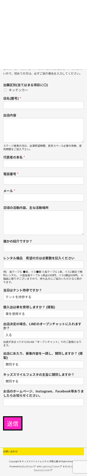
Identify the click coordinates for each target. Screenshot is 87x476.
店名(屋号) (12, 98)
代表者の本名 (14, 157)
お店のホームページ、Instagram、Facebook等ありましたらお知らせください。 (43, 393)
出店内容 (9, 115)
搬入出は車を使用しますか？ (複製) (29, 307)
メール (9, 191)
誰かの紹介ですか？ (17, 241)
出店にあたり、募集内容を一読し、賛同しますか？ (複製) (43, 355)
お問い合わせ (10, 451)
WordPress (27, 466)
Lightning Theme (50, 466)
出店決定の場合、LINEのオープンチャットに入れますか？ (42, 326)
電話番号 (10, 174)
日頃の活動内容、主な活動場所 (26, 207)
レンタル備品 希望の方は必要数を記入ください (38, 258)
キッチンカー (18, 89)
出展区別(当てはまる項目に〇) (25, 85)
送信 (12, 423)
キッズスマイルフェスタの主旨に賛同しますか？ (38, 374)
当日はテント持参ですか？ (22, 290)
